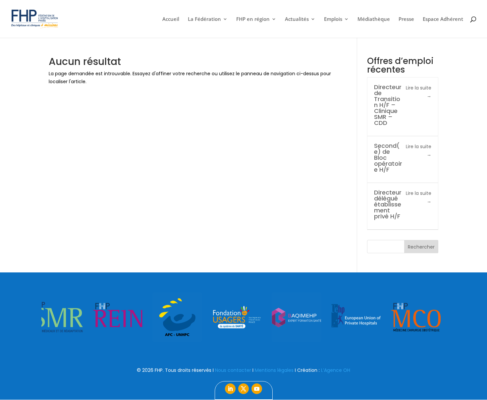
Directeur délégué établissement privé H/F (388, 204)
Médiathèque (373, 19)
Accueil (170, 19)
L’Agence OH (335, 370)
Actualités (297, 19)
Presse (406, 19)
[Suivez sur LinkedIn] (230, 388)
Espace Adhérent (443, 19)
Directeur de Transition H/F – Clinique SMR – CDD (388, 105)
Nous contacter (233, 370)
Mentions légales (274, 370)
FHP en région (253, 19)
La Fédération (204, 19)
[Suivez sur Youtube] (256, 388)
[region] (243, 317)
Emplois (333, 19)
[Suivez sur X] (243, 388)
